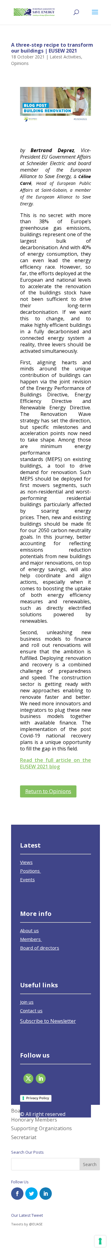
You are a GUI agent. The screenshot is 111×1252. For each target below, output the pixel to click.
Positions (30, 871)
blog (54, 766)
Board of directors (39, 948)
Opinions (20, 63)
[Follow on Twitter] (28, 1078)
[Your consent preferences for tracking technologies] (100, 1241)
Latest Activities (65, 57)
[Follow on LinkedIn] (41, 1078)
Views (26, 862)
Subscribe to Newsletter (48, 1021)
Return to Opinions (48, 791)
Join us (27, 1002)
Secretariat (23, 1137)
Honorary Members (34, 1119)
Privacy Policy (37, 1098)
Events (27, 879)
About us (29, 930)
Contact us (31, 1010)
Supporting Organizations (41, 1128)
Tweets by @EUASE (27, 1224)
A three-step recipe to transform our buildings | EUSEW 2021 (52, 47)
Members (31, 939)
